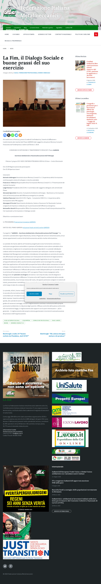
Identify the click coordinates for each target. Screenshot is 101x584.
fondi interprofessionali (12, 320)
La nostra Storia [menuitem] (34, 28)
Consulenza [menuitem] (17, 28)
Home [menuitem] (7, 34)
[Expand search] (96, 34)
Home (4, 48)
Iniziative (91, 130)
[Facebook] (5, 135)
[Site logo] (10, 18)
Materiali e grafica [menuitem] (47, 28)
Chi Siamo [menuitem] (16, 34)
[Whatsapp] (12, 135)
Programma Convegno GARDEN (25, 222)
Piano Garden (56, 320)
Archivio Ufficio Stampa (84, 90)
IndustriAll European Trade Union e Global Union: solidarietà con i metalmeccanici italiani (72, 473)
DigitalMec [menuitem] (59, 28)
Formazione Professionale (28, 73)
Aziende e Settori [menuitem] (44, 34)
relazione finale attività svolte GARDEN (36, 227)
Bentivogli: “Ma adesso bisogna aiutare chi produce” (52, 335)
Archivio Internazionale (61, 511)
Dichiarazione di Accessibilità (12, 432)
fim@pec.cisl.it (18, 433)
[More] (20, 135)
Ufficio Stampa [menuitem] (28, 34)
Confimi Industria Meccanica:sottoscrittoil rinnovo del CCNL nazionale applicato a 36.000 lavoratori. (92, 69)
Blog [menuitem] (25, 28)
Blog (16, 73)
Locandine (90, 132)
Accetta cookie (34, 294)
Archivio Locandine (83, 138)
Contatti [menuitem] (8, 28)
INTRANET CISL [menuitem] (23, 29)
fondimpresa (26, 320)
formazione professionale (41, 320)
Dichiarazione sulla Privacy (54, 298)
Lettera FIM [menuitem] (69, 28)
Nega (50, 294)
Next (63, 331)
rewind (6, 323)
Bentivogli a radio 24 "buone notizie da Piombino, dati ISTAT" (16, 335)
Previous (6, 331)
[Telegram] (16, 135)
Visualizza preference (66, 294)
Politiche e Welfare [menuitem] (82, 34)
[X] (8, 135)
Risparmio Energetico (17, 323)
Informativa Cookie (9, 430)
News (11, 48)
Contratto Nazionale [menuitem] (63, 34)
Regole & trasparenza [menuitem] (13, 41)
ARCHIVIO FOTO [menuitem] (11, 29)
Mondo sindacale (44, 73)
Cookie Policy (42, 298)
